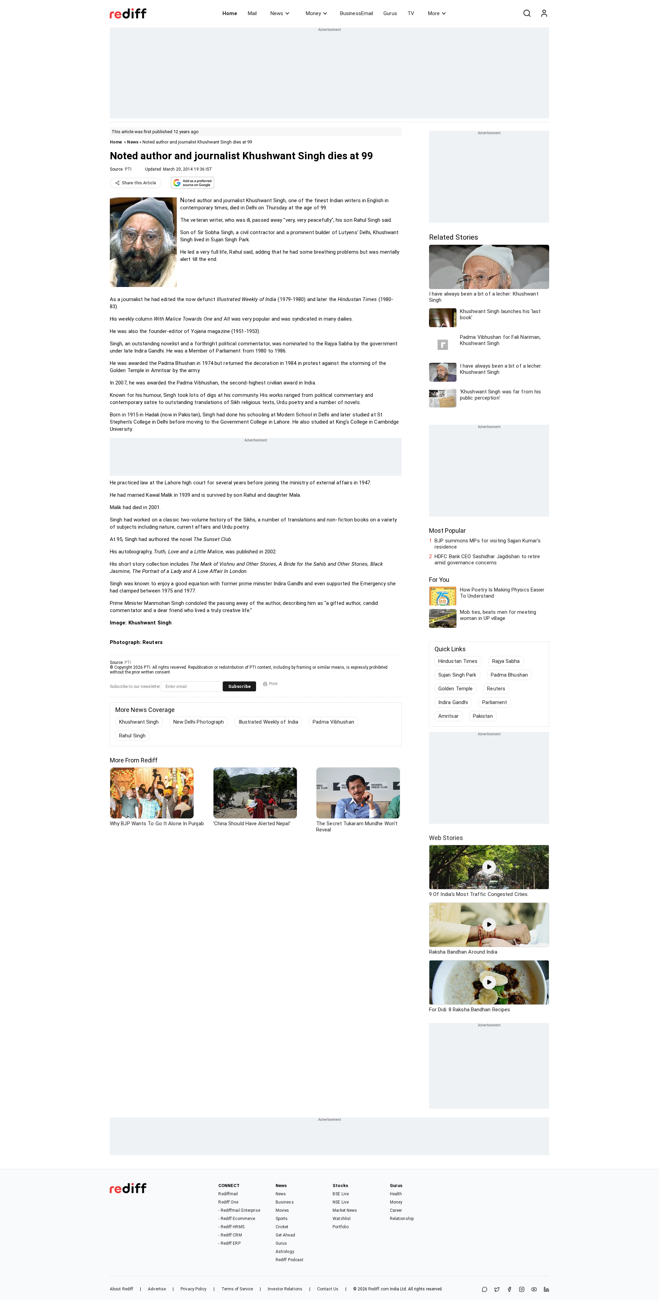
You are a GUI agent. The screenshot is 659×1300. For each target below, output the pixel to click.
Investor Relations (285, 1289)
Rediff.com (378, 1289)
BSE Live (341, 1194)
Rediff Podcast (289, 1259)
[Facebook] (509, 1290)
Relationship (402, 1218)
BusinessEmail (356, 13)
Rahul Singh (132, 736)
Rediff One (228, 1202)
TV (410, 13)
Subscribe (239, 686)
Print (273, 683)
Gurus (390, 13)
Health (396, 1194)
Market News (345, 1210)
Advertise (157, 1289)
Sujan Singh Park (457, 675)
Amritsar (448, 716)
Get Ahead (285, 1235)
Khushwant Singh (139, 722)
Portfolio (341, 1226)
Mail (252, 13)
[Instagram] (521, 1290)
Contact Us (327, 1289)
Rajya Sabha (506, 661)
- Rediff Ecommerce (236, 1218)
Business (285, 1202)
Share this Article (139, 183)
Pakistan (483, 716)
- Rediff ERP (229, 1243)
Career (396, 1210)
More (434, 13)
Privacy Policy (193, 1289)
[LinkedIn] (546, 1290)
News (276, 13)
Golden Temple (455, 689)
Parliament (494, 702)
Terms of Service (237, 1289)
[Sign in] (544, 13)
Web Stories (446, 837)
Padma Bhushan (509, 675)
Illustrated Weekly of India (269, 722)
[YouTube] (534, 1290)
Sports (282, 1218)
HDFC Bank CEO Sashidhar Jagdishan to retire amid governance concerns (487, 559)
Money (313, 13)
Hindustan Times (458, 661)
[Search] (527, 13)
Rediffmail (228, 1194)
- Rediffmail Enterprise (239, 1210)
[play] (489, 867)
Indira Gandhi (453, 702)
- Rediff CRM (230, 1235)
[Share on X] (497, 1290)
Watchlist (342, 1218)
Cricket (282, 1226)
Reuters (496, 689)
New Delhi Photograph (198, 722)
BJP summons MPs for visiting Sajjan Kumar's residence (488, 544)
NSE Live (341, 1202)
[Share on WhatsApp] (484, 1290)
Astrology (285, 1251)
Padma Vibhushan (333, 722)
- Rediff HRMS (231, 1226)
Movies (282, 1210)
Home (229, 13)
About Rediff (121, 1289)
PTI (128, 169)
